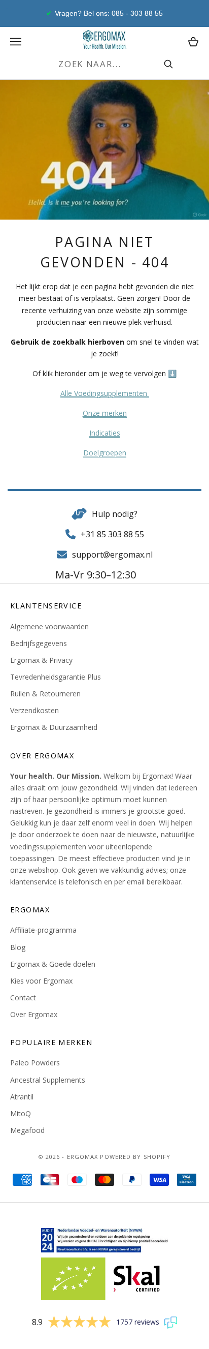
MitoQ (20, 1113)
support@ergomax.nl (112, 554)
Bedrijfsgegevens (38, 643)
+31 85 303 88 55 (112, 534)
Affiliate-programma (43, 930)
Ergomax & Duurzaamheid (53, 727)
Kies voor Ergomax (41, 981)
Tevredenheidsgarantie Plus (55, 677)
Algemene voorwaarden (49, 626)
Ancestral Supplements (47, 1080)
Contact (23, 997)
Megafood (27, 1130)
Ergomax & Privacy (41, 660)
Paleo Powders (35, 1062)
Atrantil (21, 1096)
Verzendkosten (34, 710)
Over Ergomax (33, 1014)
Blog (17, 947)
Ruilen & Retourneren (45, 693)
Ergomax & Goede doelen (52, 964)
